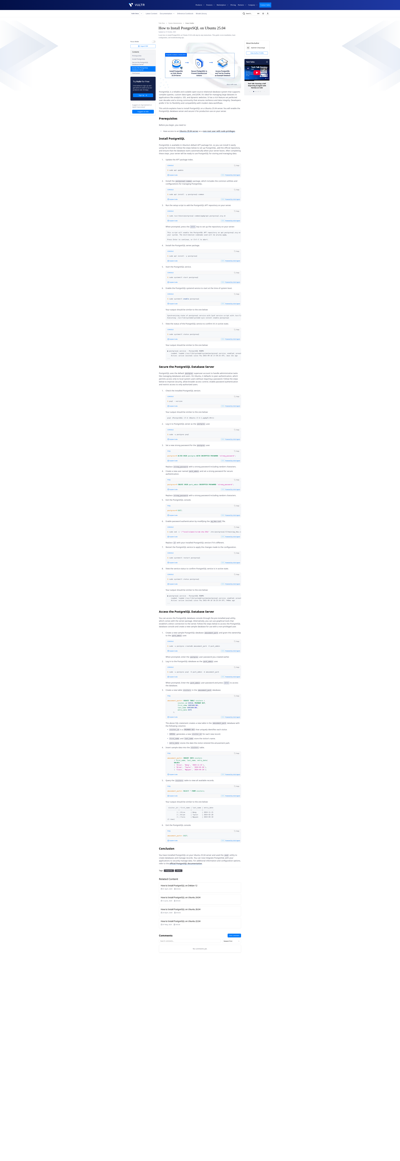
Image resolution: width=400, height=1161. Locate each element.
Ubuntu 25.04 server (188, 131)
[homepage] (137, 5)
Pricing (233, 5)
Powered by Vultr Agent (232, 175)
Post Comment (234, 935)
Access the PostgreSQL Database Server (140, 69)
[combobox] (231, 941)
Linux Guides (189, 23)
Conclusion (136, 73)
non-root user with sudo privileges (219, 131)
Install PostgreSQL (138, 59)
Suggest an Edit (143, 112)
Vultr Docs (135, 13)
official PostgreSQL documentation (185, 863)
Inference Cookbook (185, 13)
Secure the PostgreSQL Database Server (140, 63)
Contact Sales (265, 5)
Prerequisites (136, 56)
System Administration (175, 23)
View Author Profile (257, 53)
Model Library (201, 13)
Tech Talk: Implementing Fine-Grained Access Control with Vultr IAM (257, 86)
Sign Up (141, 95)
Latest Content (151, 13)
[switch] (154, 42)
